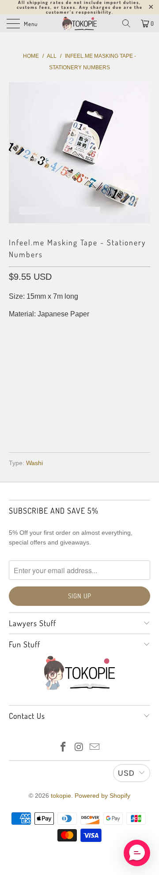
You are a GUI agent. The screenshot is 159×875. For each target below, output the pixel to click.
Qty (15, 332)
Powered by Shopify (102, 795)
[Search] (126, 23)
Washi (34, 462)
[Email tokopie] (95, 748)
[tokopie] (79, 23)
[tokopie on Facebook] (63, 748)
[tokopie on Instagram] (79, 748)
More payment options (79, 420)
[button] (137, 853)
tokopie (61, 795)
